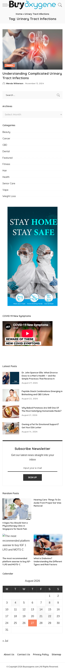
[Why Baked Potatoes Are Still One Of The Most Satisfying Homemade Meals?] (10, 412)
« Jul (5, 640)
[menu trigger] (6, 5)
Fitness (6, 164)
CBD (4, 144)
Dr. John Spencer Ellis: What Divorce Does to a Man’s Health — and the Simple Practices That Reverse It (40, 375)
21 (41, 616)
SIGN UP (32, 477)
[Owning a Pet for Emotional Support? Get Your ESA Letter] (10, 428)
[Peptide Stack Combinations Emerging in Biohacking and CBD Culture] (10, 395)
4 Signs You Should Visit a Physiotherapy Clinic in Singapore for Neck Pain (15, 526)
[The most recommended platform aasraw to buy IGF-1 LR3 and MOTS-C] (16, 544)
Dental (6, 151)
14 (41, 609)
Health (9, 65)
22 (49, 616)
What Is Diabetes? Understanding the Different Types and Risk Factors (48, 561)
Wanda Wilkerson (14, 83)
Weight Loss (9, 196)
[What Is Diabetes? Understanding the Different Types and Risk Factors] (48, 544)
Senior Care (8, 183)
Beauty (6, 132)
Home (19, 14)
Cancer (6, 138)
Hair (4, 170)
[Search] (59, 5)
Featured (7, 157)
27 (32, 623)
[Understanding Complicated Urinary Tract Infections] (32, 49)
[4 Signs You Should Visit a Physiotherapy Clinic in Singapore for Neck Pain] (16, 509)
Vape (5, 189)
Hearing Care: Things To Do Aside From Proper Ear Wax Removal (47, 502)
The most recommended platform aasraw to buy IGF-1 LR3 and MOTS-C (16, 561)
